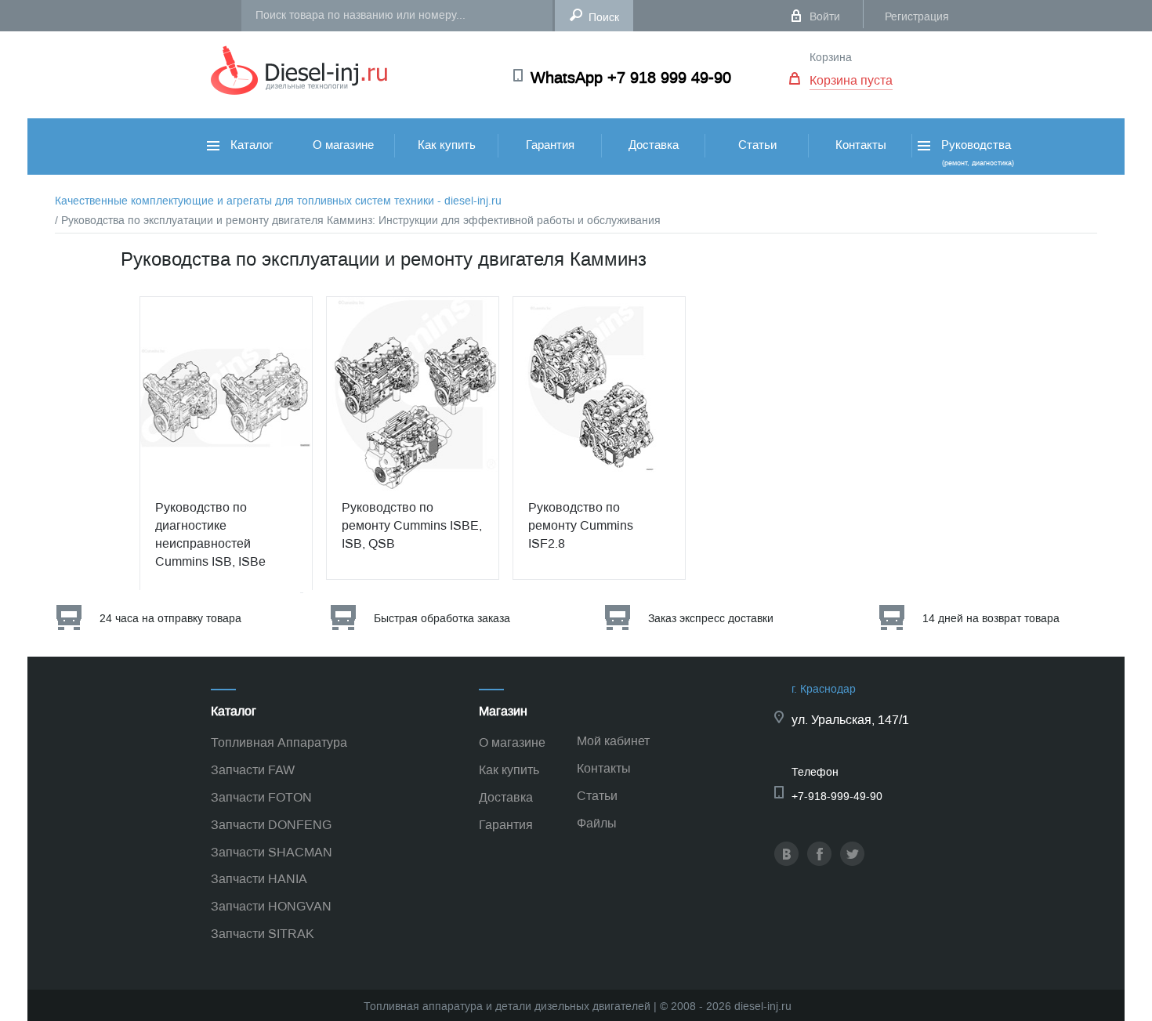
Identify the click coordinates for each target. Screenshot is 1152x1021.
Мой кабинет (613, 741)
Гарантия (550, 145)
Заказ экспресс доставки (710, 618)
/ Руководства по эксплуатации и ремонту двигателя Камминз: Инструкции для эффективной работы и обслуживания (358, 220)
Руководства (976, 152)
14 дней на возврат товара (991, 618)
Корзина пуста (851, 80)
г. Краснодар (824, 689)
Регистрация (917, 16)
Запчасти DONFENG (271, 824)
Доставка (654, 145)
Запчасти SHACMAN (271, 852)
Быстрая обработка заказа (442, 618)
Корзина (831, 57)
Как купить (447, 145)
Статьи (757, 145)
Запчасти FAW (253, 770)
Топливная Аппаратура (279, 742)
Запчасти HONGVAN (271, 906)
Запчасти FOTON (261, 797)
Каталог (250, 145)
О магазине (343, 145)
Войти (825, 16)
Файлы (597, 823)
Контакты (860, 145)
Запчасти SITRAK (262, 933)
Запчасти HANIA (259, 879)
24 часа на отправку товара (170, 618)
